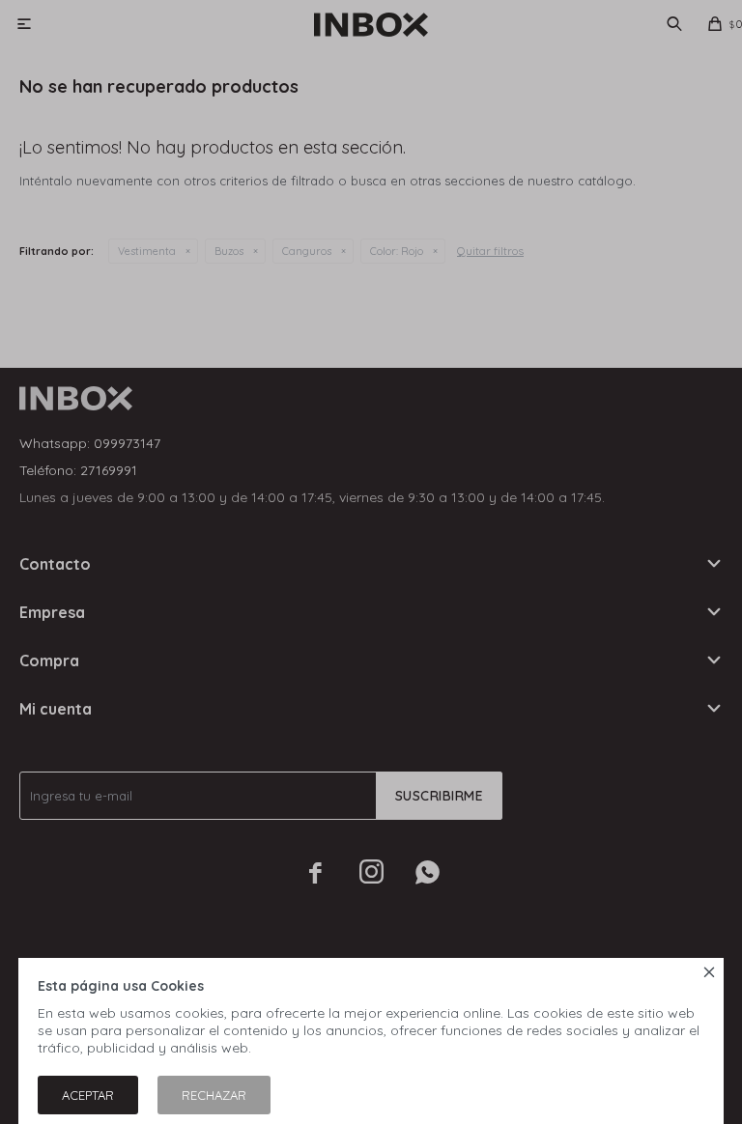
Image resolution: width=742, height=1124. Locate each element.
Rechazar (214, 1095)
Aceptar (88, 1095)
